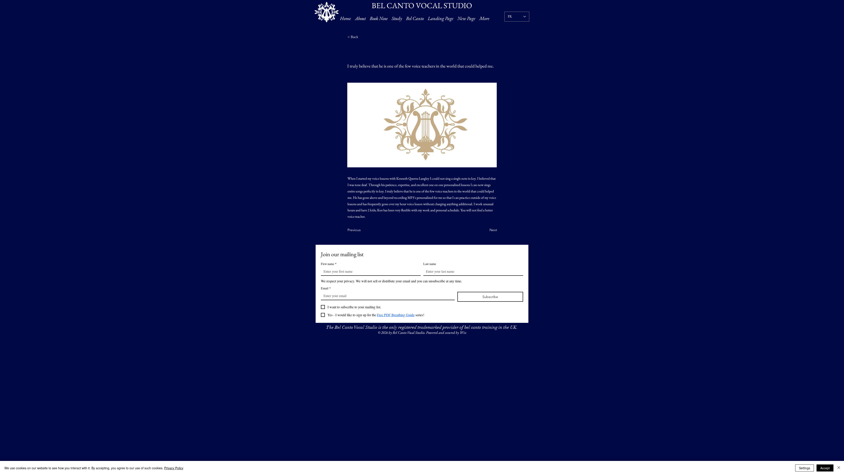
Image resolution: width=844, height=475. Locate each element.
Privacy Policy (173, 468)
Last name (429, 264)
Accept (825, 468)
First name (329, 264)
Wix (463, 332)
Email (326, 288)
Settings (804, 468)
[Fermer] (838, 467)
